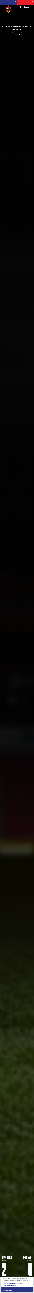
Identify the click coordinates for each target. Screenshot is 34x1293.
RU (17, 7)
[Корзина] (31, 7)
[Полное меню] (3, 7)
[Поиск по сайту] (20, 7)
